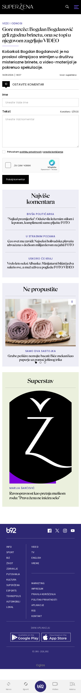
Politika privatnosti (44, 599)
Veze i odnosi (12, 23)
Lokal (10, 607)
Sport (10, 552)
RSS (33, 610)
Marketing (37, 583)
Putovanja (13, 574)
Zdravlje (12, 568)
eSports (11, 590)
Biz (8, 557)
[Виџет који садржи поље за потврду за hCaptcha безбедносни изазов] (30, 165)
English (36, 557)
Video (34, 546)
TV (32, 552)
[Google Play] (25, 637)
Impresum (37, 588)
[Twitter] (57, 531)
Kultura (11, 579)
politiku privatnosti (31, 151)
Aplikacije (37, 605)
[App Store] (56, 637)
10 (6, 84)
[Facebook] (49, 531)
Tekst (6, 111)
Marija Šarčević (22, 488)
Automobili (13, 601)
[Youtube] (73, 531)
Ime (5, 95)
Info (9, 546)
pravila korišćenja (53, 151)
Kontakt (36, 616)
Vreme (35, 563)
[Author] (40, 437)
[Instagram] (65, 531)
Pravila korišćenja (43, 594)
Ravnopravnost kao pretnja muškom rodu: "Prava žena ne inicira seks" (37, 495)
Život (9, 563)
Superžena (13, 585)
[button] (36, 362)
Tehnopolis (13, 596)
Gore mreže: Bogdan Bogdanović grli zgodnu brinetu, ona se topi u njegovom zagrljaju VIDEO (37, 34)
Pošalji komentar (15, 179)
